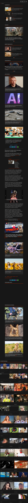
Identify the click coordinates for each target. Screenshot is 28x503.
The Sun (12, 156)
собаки (11, 276)
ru (20, 1)
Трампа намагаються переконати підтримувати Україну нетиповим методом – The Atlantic (16, 54)
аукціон (14, 276)
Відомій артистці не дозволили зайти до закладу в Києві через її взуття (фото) (17, 19)
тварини (8, 276)
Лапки (6, 138)
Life (12, 12)
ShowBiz (13, 7)
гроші (17, 276)
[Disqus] (14, 294)
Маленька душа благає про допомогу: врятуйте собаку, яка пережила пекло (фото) (17, 165)
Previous (5, 31)
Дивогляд (17, 155)
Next (22, 31)
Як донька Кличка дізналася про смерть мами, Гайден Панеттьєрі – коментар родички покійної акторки (17, 9)
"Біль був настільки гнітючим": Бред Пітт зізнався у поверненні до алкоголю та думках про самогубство (17, 48)
